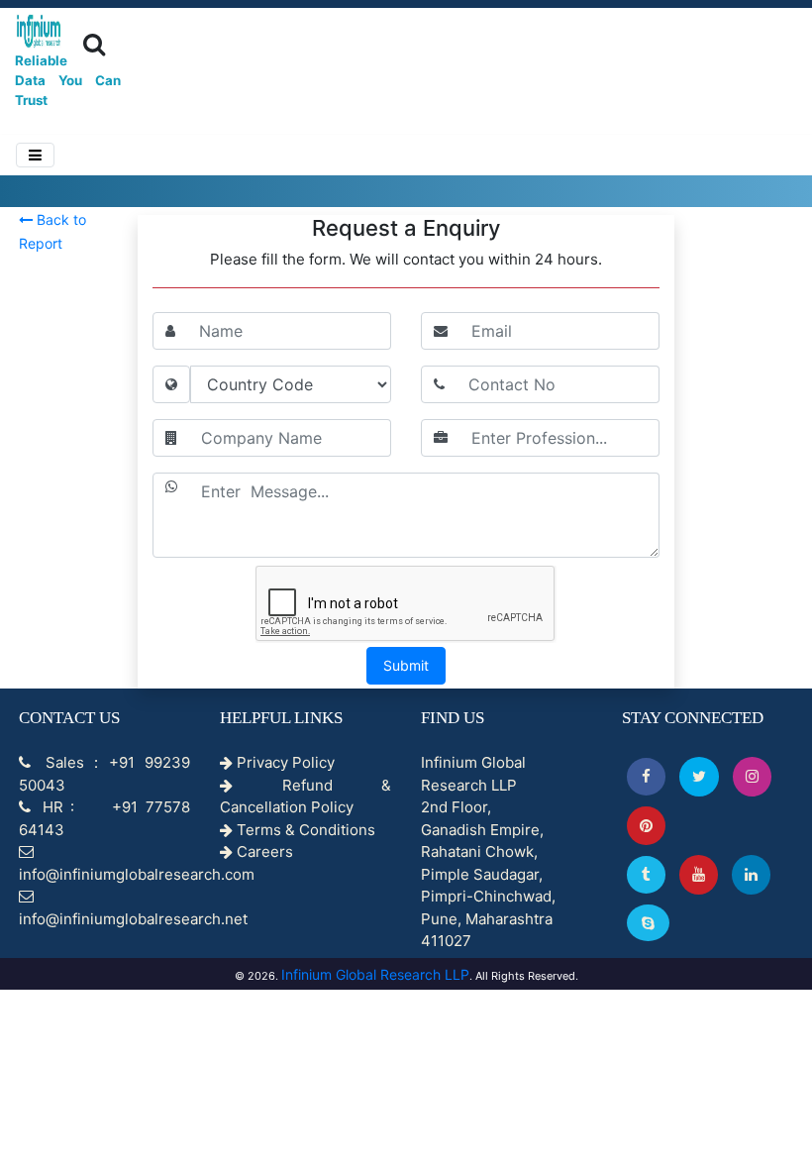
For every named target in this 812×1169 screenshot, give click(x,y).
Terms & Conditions (304, 829)
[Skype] (648, 922)
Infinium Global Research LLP (375, 974)
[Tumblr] (646, 874)
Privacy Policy (284, 762)
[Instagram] (752, 776)
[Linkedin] (751, 874)
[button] (646, 776)
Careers (263, 851)
